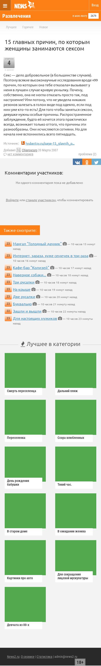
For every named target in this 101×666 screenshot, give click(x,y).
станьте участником (41, 200)
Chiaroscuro (29, 150)
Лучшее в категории (52, 343)
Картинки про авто (20, 578)
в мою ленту (80, 16)
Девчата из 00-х (18, 625)
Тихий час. (65, 484)
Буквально (22, 303)
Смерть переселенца (21, 391)
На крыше (22, 289)
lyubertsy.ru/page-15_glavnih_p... (50, 143)
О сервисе (28, 657)
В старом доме (17, 531)
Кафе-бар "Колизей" (31, 267)
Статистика (44, 657)
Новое (43, 27)
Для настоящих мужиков (35, 318)
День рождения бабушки (18, 482)
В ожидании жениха (72, 531)
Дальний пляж (68, 391)
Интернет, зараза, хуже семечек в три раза (50, 255)
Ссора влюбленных (71, 438)
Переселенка (16, 438)
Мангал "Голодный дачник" (37, 243)
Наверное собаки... (29, 274)
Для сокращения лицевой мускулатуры (73, 576)
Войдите (12, 200)
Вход (95, 5)
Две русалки (24, 296)
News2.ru (13, 657)
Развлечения (16, 16)
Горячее (28, 27)
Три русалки (24, 282)
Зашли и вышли (27, 311)
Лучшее (11, 27)
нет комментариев (20, 154)
